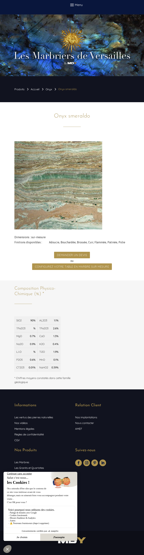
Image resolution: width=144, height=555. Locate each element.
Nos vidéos (21, 423)
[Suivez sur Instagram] (86, 463)
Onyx (49, 89)
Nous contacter (84, 423)
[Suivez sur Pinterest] (94, 463)
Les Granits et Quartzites (29, 468)
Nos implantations (86, 417)
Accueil (35, 89)
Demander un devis (72, 255)
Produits (19, 89)
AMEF (78, 428)
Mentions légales (24, 428)
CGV (17, 440)
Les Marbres (21, 462)
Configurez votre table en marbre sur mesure (72, 266)
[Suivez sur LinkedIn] (102, 463)
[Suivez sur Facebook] (78, 463)
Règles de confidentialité (29, 434)
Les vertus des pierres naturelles (33, 417)
